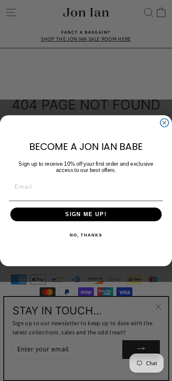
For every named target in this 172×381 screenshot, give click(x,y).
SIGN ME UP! (86, 214)
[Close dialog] (164, 122)
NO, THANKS (86, 234)
